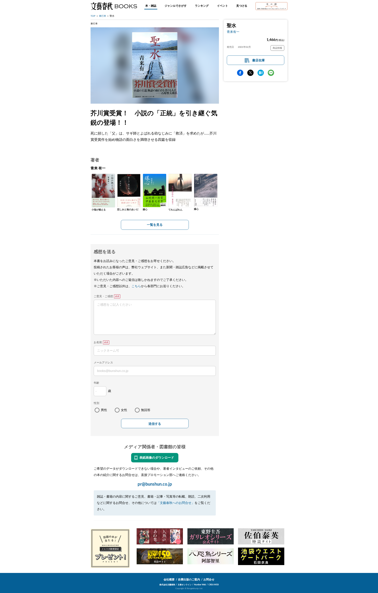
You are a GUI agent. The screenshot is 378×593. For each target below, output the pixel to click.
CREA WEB (213, 585)
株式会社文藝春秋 (167, 585)
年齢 (96, 383)
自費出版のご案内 (189, 579)
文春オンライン (185, 585)
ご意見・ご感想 (103, 296)
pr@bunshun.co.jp (155, 484)
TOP (93, 16)
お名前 (98, 342)
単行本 (102, 16)
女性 (124, 410)
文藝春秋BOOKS (114, 6)
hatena (261, 73)
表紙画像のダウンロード (156, 457)
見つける (241, 6)
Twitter (250, 73)
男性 (104, 410)
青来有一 (233, 31)
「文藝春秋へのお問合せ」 (176, 502)
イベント (222, 6)
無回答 (145, 410)
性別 (96, 403)
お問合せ (208, 579)
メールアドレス (103, 362)
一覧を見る (155, 224)
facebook (240, 73)
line (271, 73)
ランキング (202, 6)
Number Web (200, 585)
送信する (154, 423)
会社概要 (169, 579)
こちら (136, 286)
